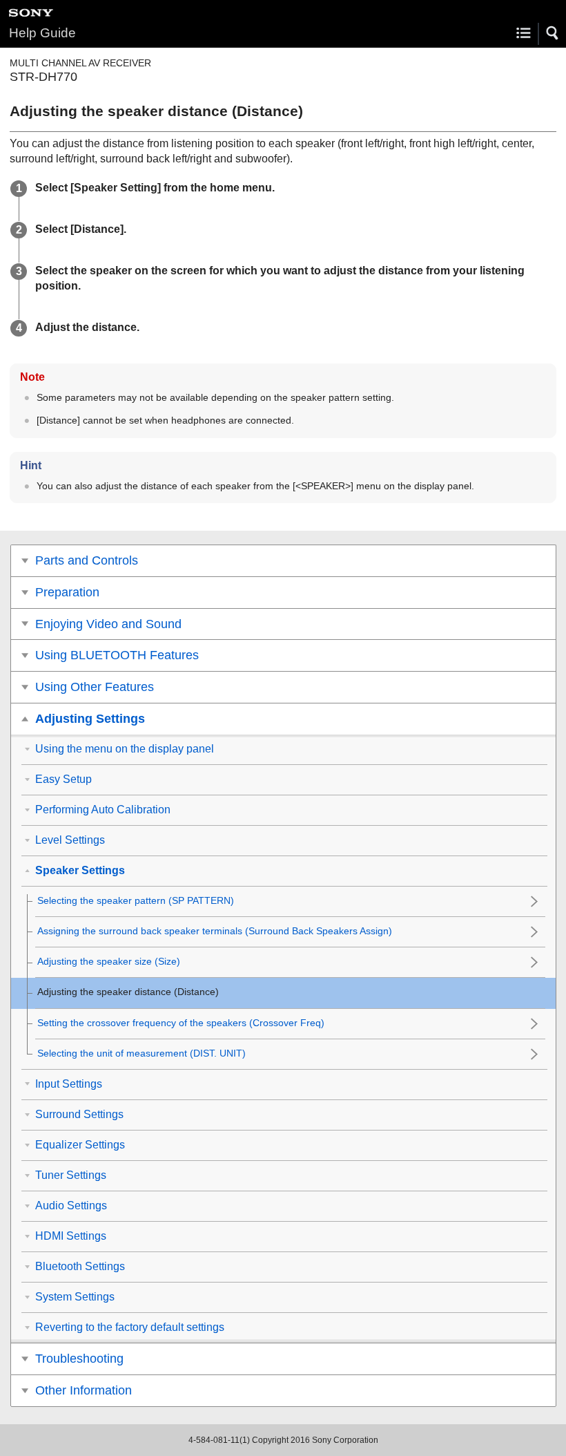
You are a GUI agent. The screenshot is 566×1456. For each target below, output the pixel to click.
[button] (553, 33)
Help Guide (42, 33)
